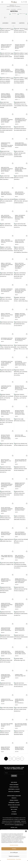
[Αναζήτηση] (22, 2)
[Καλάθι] (26, 2)
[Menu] (2, 2)
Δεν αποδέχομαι (14, 852)
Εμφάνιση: (12, 5)
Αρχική (8, 9)
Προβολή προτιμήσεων (14, 856)
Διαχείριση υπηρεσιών (14, 845)
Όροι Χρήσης (18, 859)
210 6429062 (17, 821)
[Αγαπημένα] (24, 2)
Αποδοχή (14, 848)
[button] (26, 831)
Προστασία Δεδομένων (11, 859)
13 (18, 758)
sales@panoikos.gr (19, 824)
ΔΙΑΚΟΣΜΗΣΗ (13, 9)
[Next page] (22, 758)
